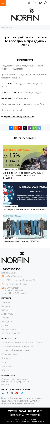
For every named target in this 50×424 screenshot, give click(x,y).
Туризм (5, 317)
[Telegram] (39, 128)
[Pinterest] (20, 128)
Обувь (4, 310)
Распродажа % (8, 329)
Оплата (5, 370)
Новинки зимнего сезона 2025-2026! (21, 241)
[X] (25, 128)
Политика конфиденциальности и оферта (22, 342)
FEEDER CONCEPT (11, 333)
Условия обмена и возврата (15, 350)
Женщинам (6, 321)
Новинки (5, 302)
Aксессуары (7, 314)
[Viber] (30, 128)
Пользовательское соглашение (17, 346)
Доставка (6, 366)
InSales (41, 421)
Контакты (6, 358)
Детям (4, 325)
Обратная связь (9, 354)
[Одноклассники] (15, 128)
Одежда (5, 306)
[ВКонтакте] (11, 128)
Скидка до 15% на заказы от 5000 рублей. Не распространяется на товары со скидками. (23, 175)
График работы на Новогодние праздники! (24, 209)
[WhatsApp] (34, 128)
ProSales (23, 421)
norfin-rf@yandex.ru (14, 276)
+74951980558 (10, 269)
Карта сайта (31, 419)
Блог (3, 362)
